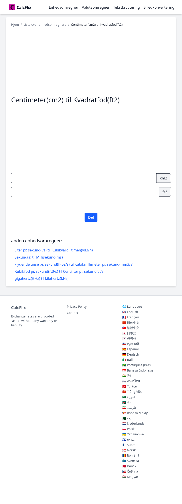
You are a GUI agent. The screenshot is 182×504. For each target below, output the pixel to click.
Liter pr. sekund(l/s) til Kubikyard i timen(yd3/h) (54, 250)
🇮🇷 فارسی (129, 407)
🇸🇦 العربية (129, 397)
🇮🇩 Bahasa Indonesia (138, 370)
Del (91, 217)
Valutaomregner (96, 7)
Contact (72, 313)
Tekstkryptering (126, 7)
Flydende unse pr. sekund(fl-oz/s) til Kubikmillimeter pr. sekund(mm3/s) (74, 264)
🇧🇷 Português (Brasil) (137, 365)
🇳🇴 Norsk (129, 450)
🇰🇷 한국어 (129, 338)
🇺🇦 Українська (133, 434)
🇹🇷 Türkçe (129, 386)
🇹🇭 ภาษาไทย (131, 381)
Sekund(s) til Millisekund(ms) (39, 257)
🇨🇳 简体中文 (130, 322)
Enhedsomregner (63, 7)
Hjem (15, 24)
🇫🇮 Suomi (129, 445)
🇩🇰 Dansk (129, 466)
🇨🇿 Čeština (130, 471)
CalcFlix (18, 307)
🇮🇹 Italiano (130, 360)
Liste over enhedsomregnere (45, 24)
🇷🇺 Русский (130, 344)
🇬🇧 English (130, 312)
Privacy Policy (77, 306)
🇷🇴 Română (130, 455)
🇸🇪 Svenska (130, 461)
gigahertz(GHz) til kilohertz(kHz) (42, 278)
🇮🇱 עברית (128, 439)
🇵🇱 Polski (128, 429)
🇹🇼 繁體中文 (130, 328)
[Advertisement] (91, 61)
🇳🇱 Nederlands (133, 423)
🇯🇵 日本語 (129, 333)
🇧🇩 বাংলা (127, 402)
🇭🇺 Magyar (130, 477)
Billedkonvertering (158, 7)
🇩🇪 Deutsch (130, 354)
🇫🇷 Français (130, 317)
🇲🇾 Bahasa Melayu (136, 413)
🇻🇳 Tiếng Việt (132, 391)
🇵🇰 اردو (127, 418)
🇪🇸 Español (130, 349)
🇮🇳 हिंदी (126, 376)
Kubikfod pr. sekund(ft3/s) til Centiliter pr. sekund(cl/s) (60, 271)
